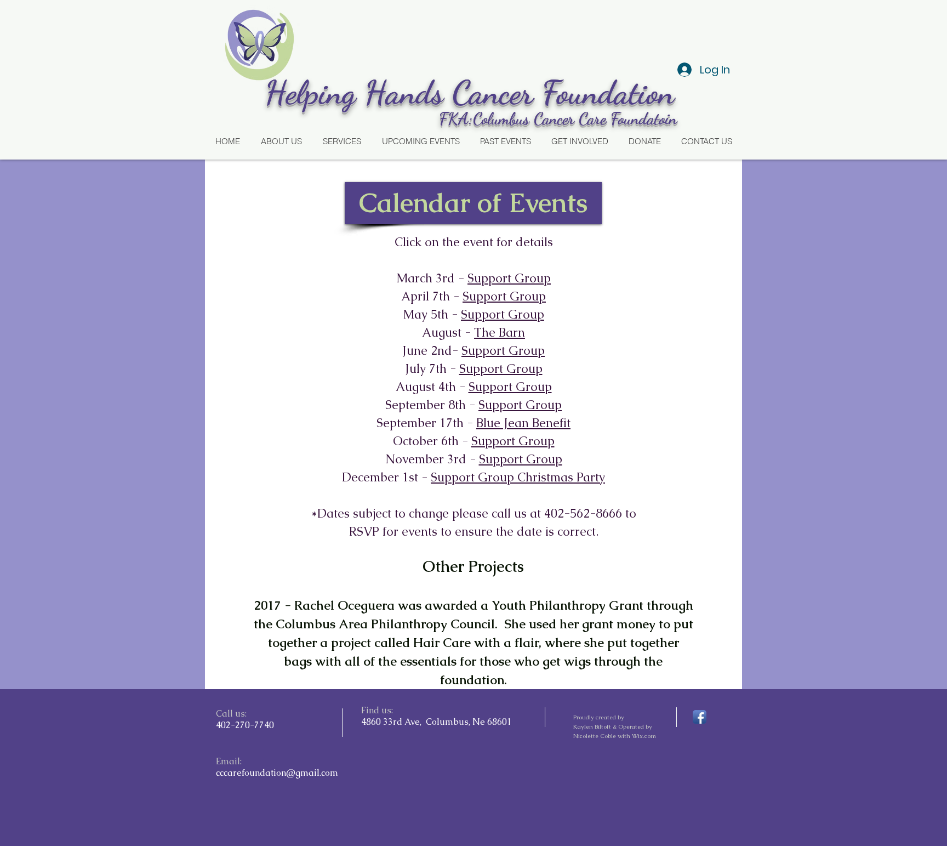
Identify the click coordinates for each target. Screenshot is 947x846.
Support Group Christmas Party (518, 477)
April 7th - (432, 296)
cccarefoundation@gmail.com (277, 773)
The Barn (499, 332)
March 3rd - (431, 278)
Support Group (509, 278)
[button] (473, 203)
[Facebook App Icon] (699, 717)
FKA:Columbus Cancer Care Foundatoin (558, 118)
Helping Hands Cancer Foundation (474, 92)
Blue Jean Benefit (523, 423)
